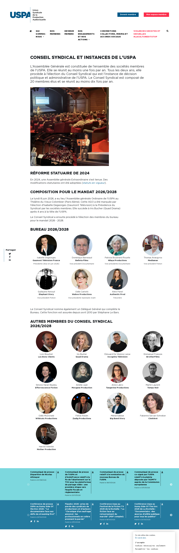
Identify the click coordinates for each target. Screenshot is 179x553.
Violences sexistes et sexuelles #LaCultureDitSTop (147, 34)
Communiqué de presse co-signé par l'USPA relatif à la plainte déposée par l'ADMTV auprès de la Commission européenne (146, 478)
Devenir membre (128, 15)
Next (171, 484)
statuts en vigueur (94, 183)
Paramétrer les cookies (146, 549)
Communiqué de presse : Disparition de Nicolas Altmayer (42, 474)
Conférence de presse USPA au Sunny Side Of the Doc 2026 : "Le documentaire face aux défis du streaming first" (42, 509)
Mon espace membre (156, 15)
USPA (28, 15)
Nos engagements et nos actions (86, 35)
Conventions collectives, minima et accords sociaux (114, 34)
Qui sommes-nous (41, 34)
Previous (28, 484)
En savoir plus (140, 538)
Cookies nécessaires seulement (150, 546)
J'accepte (140, 543)
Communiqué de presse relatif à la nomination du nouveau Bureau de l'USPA (112, 476)
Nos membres (55, 32)
